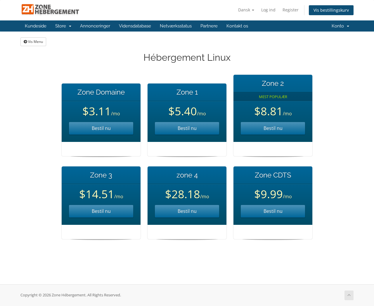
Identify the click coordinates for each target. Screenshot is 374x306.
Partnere (209, 26)
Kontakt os (237, 26)
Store (61, 26)
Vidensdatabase (135, 26)
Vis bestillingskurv (331, 10)
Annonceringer (95, 26)
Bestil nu (101, 128)
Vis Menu (35, 41)
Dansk (244, 10)
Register (291, 10)
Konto (339, 26)
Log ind (268, 10)
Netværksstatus (176, 26)
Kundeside (35, 26)
